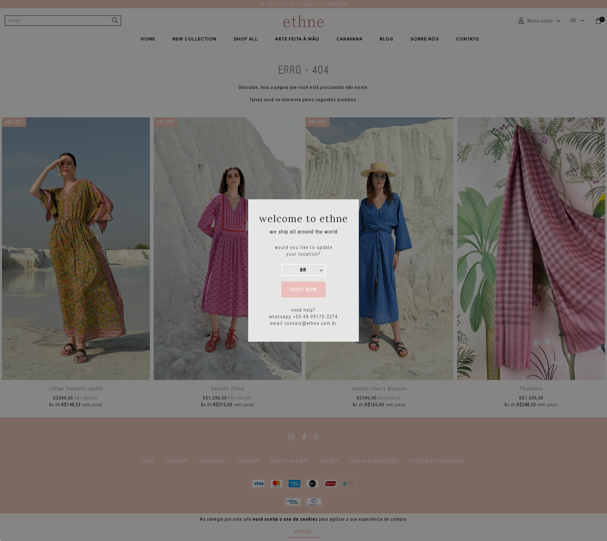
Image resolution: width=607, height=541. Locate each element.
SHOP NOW (303, 289)
